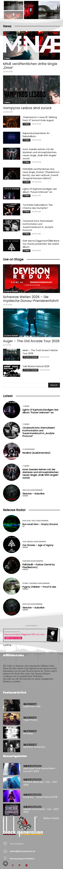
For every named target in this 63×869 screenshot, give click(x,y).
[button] (5, 863)
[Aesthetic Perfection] (11, 746)
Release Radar (14, 510)
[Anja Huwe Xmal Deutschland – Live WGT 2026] (11, 769)
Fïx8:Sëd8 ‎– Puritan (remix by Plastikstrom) (38, 566)
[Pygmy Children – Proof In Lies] (11, 586)
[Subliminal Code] (11, 705)
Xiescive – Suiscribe (33, 493)
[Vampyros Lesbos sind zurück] (31, 89)
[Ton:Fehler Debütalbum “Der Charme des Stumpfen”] (11, 209)
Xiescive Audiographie (32, 490)
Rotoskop (28, 733)
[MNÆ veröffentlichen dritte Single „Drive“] (31, 45)
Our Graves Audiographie (34, 542)
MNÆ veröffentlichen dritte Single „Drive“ (30, 66)
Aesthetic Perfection (34, 747)
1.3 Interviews (28, 449)
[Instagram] (12, 865)
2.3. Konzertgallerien (32, 766)
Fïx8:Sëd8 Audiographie (32, 561)
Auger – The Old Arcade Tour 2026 (31, 341)
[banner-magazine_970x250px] (31, 634)
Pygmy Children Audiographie (36, 583)
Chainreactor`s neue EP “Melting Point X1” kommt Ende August (40, 119)
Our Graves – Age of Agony (37, 545)
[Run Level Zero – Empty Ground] (11, 523)
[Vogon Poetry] (11, 719)
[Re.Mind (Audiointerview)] (11, 451)
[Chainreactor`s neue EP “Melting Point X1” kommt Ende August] (11, 122)
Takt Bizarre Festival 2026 (36, 366)
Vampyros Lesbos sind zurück (27, 108)
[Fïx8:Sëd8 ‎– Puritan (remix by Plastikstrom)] (11, 565)
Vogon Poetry (30, 719)
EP (23, 526)
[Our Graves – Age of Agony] (11, 544)
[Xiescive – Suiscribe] (11, 493)
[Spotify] (26, 865)
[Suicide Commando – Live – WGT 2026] (11, 810)
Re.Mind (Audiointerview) (36, 452)
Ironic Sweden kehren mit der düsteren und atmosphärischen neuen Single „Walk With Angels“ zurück (40, 154)
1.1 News (7, 58)
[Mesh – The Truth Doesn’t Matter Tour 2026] (11, 355)
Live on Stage (13, 259)
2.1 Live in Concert (11, 291)
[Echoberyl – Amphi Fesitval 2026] (11, 796)
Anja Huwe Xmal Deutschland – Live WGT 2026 (40, 770)
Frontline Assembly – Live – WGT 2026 (40, 783)
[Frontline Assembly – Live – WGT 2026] (11, 783)
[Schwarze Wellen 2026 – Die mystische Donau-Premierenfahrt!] (31, 278)
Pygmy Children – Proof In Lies (39, 586)
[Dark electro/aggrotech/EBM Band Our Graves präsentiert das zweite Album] (11, 245)
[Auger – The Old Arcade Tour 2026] (31, 322)
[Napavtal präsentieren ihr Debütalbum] (11, 138)
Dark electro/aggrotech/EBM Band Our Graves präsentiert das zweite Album (41, 243)
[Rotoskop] (11, 733)
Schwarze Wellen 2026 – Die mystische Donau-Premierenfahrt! (31, 299)
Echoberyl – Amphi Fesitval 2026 (40, 797)
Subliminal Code (32, 706)
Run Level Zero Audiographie (35, 521)
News (7, 26)
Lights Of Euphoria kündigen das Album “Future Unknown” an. (40, 190)
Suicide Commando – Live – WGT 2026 (41, 810)
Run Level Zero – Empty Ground (40, 524)
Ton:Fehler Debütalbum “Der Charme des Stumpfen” (38, 206)
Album (25, 496)
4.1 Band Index (30, 704)
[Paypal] (19, 865)
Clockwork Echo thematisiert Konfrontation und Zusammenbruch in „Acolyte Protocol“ (38, 225)
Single (25, 569)
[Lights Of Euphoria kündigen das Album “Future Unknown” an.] (11, 193)
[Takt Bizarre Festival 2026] (11, 371)
